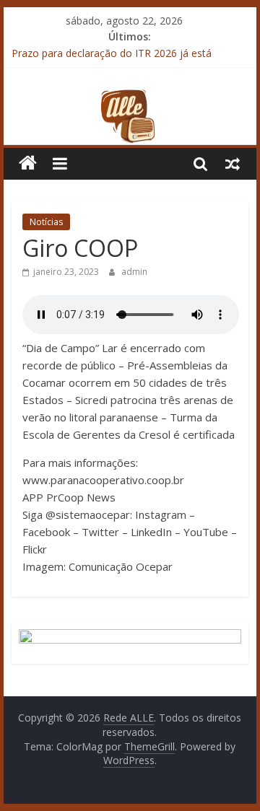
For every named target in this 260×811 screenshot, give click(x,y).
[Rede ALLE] (130, 97)
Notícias (46, 222)
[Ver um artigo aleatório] (232, 163)
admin (134, 272)
